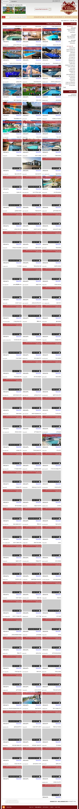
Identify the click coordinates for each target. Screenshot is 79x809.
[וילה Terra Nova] (12, 126)
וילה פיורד (38, 340)
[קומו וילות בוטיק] (51, 237)
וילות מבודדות (72, 76)
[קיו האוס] (32, 605)
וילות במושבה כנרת (6, 542)
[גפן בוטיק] (51, 440)
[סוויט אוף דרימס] (12, 108)
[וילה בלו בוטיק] (12, 237)
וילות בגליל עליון (71, 31)
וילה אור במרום (57, 782)
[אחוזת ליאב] (12, 698)
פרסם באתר (14, 1)
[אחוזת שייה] (32, 53)
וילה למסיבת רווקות (71, 51)
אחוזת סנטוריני (17, 469)
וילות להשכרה (72, 48)
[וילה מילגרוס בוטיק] (32, 311)
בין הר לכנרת (18, 303)
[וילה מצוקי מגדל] (32, 458)
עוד (64, 87)
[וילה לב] (51, 513)
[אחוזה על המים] (32, 550)
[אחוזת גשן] (51, 329)
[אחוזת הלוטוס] (51, 274)
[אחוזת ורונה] (51, 569)
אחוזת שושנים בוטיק (16, 635)
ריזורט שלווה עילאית (56, 82)
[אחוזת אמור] (12, 421)
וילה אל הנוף (38, 708)
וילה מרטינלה (18, 26)
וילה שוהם (19, 450)
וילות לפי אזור (67, 17)
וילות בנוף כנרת (5, 45)
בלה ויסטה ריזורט (17, 542)
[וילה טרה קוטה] (32, 513)
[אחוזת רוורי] (51, 366)
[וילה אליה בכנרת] (51, 53)
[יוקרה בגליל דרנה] (32, 200)
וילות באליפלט (25, 248)
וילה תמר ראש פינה (36, 745)
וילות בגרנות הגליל (6, 321)
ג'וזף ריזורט (18, 598)
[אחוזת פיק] (51, 108)
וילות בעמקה (25, 469)
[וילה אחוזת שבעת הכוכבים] (12, 716)
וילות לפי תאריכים (72, 96)
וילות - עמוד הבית (73, 20)
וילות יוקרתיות (72, 62)
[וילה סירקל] (51, 532)
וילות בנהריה (25, 377)
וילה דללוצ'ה (18, 579)
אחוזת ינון (38, 635)
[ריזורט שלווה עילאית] (51, 89)
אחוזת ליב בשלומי (56, 118)
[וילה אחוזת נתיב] (20, 10)
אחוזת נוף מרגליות (56, 653)
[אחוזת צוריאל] (12, 513)
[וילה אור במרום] (51, 790)
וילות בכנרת (72, 32)
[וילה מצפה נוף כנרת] (12, 753)
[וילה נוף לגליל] (12, 679)
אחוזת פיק (58, 100)
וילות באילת (72, 43)
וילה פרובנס (38, 174)
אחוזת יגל (58, 745)
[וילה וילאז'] (32, 108)
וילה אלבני (18, 192)
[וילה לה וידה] (32, 71)
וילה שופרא (18, 487)
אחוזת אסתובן (18, 211)
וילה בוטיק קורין (17, 321)
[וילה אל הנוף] (32, 716)
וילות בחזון (24, 653)
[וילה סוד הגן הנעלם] (32, 495)
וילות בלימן (5, 26)
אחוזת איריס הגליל (16, 247)
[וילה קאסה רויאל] (51, 716)
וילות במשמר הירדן (45, 174)
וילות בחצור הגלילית (46, 63)
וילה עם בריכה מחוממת (70, 65)
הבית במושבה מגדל (56, 26)
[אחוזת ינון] (32, 642)
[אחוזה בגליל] (51, 679)
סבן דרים (59, 616)
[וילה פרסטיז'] (32, 218)
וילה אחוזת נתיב (10, 5)
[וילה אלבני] (12, 200)
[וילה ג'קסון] (32, 292)
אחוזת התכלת (18, 432)
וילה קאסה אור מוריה (56, 469)
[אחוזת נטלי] (51, 255)
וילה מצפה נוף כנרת (16, 745)
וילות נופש (72, 52)
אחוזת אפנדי (58, 155)
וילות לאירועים (72, 59)
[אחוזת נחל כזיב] (51, 200)
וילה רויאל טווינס (37, 764)
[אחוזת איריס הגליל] (12, 255)
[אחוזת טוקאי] (32, 34)
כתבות (51, 807)
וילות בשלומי (44, 119)
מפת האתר (8, 807)
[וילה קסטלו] (32, 569)
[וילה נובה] (32, 126)
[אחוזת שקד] (51, 182)
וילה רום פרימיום (17, 395)
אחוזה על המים (37, 542)
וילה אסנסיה (58, 340)
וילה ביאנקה (18, 561)
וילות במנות (25, 174)
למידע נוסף (58, 41)
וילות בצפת (25, 26)
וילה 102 (39, 524)
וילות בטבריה (25, 579)
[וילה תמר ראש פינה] (32, 753)
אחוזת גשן (58, 321)
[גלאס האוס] (51, 384)
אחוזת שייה (38, 45)
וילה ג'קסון (38, 284)
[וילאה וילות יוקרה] (32, 734)
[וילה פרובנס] (32, 182)
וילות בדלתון (25, 119)
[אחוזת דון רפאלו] (51, 734)
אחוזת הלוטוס (57, 266)
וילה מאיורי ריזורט (17, 616)
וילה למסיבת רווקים (71, 49)
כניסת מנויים (6, 1)
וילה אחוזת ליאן (57, 211)
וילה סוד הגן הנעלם (36, 487)
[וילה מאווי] (12, 145)
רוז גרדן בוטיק (37, 395)
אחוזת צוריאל (18, 506)
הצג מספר (44, 41)
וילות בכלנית (44, 321)
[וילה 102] (32, 532)
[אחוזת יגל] (51, 753)
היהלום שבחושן (17, 727)
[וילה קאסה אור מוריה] (51, 476)
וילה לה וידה (38, 63)
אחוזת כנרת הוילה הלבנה (15, 63)
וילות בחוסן (44, 671)
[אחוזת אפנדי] (51, 163)
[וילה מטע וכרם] (32, 366)
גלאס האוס (58, 377)
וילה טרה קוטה (37, 506)
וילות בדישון (44, 248)
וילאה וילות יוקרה (37, 727)
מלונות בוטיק (72, 54)
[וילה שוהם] (12, 458)
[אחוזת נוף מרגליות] (51, 661)
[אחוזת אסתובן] (12, 218)
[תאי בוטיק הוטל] (32, 274)
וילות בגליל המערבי (71, 29)
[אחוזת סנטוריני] (12, 476)
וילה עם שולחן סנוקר (70, 74)
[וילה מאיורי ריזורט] (12, 624)
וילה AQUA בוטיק (17, 284)
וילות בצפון (73, 28)
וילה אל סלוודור (17, 340)
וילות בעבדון (5, 377)
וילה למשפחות (72, 60)
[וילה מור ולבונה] (32, 237)
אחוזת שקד (58, 174)
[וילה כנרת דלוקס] (51, 403)
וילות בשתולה (25, 137)
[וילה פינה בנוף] (12, 182)
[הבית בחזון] (32, 661)
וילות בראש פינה (26, 561)
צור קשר (31, 807)
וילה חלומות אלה (57, 63)
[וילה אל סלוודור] (12, 347)
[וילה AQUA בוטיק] (12, 292)
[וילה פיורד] (32, 347)
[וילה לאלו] (32, 679)
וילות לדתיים (72, 79)
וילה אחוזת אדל (17, 377)
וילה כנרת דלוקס (57, 395)
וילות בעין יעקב (25, 45)
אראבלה (59, 598)
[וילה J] (51, 550)
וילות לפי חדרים (59, 17)
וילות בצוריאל (25, 487)
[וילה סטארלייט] (32, 440)
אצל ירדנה (38, 616)
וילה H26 (39, 321)
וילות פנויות (72, 77)
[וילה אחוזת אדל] (12, 384)
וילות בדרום (73, 40)
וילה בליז (58, 450)
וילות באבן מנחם (25, 192)
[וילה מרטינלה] (12, 34)
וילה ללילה (73, 73)
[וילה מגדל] (12, 163)
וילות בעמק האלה (71, 38)
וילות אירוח (72, 68)
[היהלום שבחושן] (12, 734)
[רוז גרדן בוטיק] (32, 403)
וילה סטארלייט (37, 432)
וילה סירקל (58, 524)
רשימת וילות (45, 807)
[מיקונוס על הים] (32, 384)
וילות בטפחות (44, 229)
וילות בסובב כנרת (6, 432)
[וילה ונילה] (32, 145)
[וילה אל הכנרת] (12, 771)
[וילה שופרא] (12, 495)
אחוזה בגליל (58, 671)
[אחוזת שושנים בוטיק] (12, 642)
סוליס (59, 635)
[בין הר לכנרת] (12, 311)
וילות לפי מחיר (49, 17)
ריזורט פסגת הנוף (17, 524)
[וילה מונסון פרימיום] (32, 421)
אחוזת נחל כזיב (57, 192)
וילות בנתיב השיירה (45, 579)
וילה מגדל (19, 155)
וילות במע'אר (25, 155)
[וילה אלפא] (51, 771)
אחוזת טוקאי (38, 26)
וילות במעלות (44, 192)
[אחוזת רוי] (12, 274)
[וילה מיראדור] (51, 495)
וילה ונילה (38, 137)
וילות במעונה (25, 506)
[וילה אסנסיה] (51, 347)
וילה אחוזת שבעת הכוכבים (15, 708)
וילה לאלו (38, 671)
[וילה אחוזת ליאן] (51, 218)
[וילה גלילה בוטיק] (12, 53)
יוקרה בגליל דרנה (37, 192)
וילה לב (59, 506)
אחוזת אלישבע (37, 469)
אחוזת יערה (18, 358)
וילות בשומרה (5, 266)
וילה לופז (58, 303)
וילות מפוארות (72, 70)
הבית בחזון (38, 653)
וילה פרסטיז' (38, 211)
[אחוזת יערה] (12, 366)
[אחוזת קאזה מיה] (51, 587)
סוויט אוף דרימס (17, 100)
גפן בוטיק (58, 432)
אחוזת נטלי (58, 247)
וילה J (59, 542)
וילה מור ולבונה (37, 229)
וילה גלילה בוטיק (17, 45)
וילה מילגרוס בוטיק (36, 303)
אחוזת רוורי (58, 358)
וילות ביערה (44, 155)
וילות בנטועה (25, 82)
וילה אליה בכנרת (57, 45)
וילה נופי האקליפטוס (36, 579)
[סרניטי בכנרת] (51, 292)
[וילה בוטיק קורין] (12, 329)
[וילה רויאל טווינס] (32, 771)
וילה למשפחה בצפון (65, 20)
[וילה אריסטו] (32, 255)
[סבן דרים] (51, 624)
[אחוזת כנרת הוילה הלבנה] (12, 71)
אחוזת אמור (18, 413)
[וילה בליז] (51, 458)
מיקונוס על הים (37, 377)
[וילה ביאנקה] (12, 569)
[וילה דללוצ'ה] (12, 587)
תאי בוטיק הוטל (37, 266)
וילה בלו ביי (58, 413)
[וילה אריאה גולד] (51, 698)
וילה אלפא (58, 764)
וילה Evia (19, 653)
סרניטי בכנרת (58, 284)
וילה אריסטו (38, 247)
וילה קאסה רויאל (57, 708)
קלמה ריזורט (38, 155)
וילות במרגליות (45, 653)
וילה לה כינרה (38, 690)
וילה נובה (39, 118)
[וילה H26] (32, 329)
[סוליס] (51, 642)
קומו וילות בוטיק (57, 229)
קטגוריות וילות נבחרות (39, 17)
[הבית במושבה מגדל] (51, 34)
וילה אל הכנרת (18, 764)
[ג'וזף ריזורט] (12, 605)
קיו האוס (39, 598)
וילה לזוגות (72, 81)
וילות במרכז (73, 35)
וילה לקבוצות (72, 71)
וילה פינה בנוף (18, 174)
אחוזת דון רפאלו (57, 727)
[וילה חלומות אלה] (51, 71)
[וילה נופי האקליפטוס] (32, 587)
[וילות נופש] (68, 8)
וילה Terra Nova (17, 118)
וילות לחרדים (72, 85)
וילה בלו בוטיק (18, 229)
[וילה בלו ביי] (51, 421)
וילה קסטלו (38, 561)
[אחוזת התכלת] (12, 440)
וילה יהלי (58, 137)
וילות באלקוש (25, 358)
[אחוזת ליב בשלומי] (51, 126)
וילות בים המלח (72, 41)
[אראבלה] (51, 605)
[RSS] (3, 807)
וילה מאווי (19, 137)
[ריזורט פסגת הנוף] (12, 532)
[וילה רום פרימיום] (12, 403)
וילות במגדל (44, 26)
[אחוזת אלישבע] (32, 476)
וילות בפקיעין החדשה (7, 340)
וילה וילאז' (38, 100)
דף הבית (75, 17)
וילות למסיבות (72, 56)
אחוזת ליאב (18, 690)
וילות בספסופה (45, 82)
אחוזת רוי (19, 266)
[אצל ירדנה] (32, 624)
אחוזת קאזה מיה (57, 579)
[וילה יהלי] (51, 145)
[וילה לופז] (51, 311)
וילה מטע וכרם (37, 358)
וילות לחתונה (72, 63)
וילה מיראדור (57, 487)
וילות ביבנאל (25, 100)
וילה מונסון (18, 82)
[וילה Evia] (12, 661)
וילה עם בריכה (72, 57)
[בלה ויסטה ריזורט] (12, 550)
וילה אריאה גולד (57, 690)
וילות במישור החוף (71, 36)
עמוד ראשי (57, 807)
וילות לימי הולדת (71, 67)
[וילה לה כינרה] (32, 698)
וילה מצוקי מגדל (37, 450)
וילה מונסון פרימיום (36, 413)
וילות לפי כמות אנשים (70, 84)
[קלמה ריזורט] (32, 163)
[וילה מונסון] (12, 89)
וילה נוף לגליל (18, 671)
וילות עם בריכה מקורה (70, 82)
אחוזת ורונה (58, 561)
